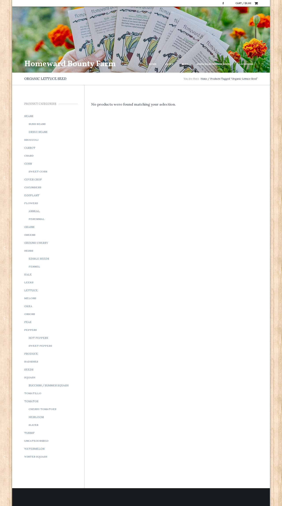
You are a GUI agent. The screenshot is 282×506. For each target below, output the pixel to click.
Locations (246, 64)
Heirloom (36, 417)
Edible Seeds (39, 258)
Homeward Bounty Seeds (214, 64)
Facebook (223, 3)
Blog (185, 64)
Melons (30, 298)
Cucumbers (32, 187)
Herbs (28, 250)
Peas (27, 322)
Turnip (29, 432)
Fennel (34, 266)
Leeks (28, 282)
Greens (29, 234)
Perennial (37, 219)
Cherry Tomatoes (42, 409)
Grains (29, 227)
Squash (29, 377)
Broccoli (31, 139)
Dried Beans (38, 132)
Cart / (243, 3)
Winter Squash (35, 456)
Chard (29, 155)
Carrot (29, 147)
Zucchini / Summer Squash (49, 385)
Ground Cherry (36, 242)
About (169, 64)
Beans (28, 116)
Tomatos (31, 401)
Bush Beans (37, 124)
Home (152, 64)
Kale (28, 274)
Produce (31, 353)
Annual (34, 211)
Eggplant (31, 195)
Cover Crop (33, 179)
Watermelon (34, 448)
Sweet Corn (38, 171)
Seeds (28, 369)
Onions (29, 314)
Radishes (31, 361)
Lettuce (31, 290)
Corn (28, 163)
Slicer (33, 425)
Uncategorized (36, 440)
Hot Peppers (38, 337)
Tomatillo (32, 393)
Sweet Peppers (40, 345)
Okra (28, 306)
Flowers (31, 203)
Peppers (30, 330)
